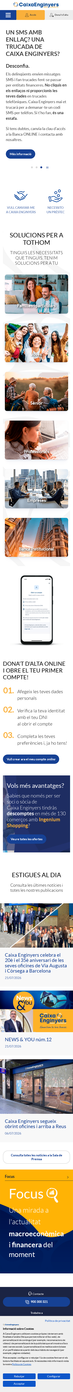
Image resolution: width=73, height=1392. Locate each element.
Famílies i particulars (36, 276)
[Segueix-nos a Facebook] (21, 1291)
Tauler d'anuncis (36, 1308)
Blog (38, 1300)
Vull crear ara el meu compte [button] (31, 729)
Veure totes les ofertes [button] (26, 809)
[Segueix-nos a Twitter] (34, 1291)
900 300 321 (39, 1272)
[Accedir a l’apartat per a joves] (36, 312)
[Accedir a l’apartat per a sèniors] (36, 361)
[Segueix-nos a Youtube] (50, 1291)
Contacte (38, 1264)
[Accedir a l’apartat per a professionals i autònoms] (36, 410)
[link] (36, 1192)
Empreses (36, 470)
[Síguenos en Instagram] (27, 1291)
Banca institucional (36, 519)
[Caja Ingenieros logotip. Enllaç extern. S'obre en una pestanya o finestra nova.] (11, 1324)
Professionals (36, 422)
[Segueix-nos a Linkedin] (41, 1291)
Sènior (36, 373)
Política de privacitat (57, 1320)
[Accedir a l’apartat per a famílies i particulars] (36, 264)
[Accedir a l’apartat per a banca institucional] (36, 507)
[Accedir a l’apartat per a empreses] (36, 458)
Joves (36, 324)
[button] (30, 15)
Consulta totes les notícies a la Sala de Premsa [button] (36, 1127)
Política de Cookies (21, 1364)
